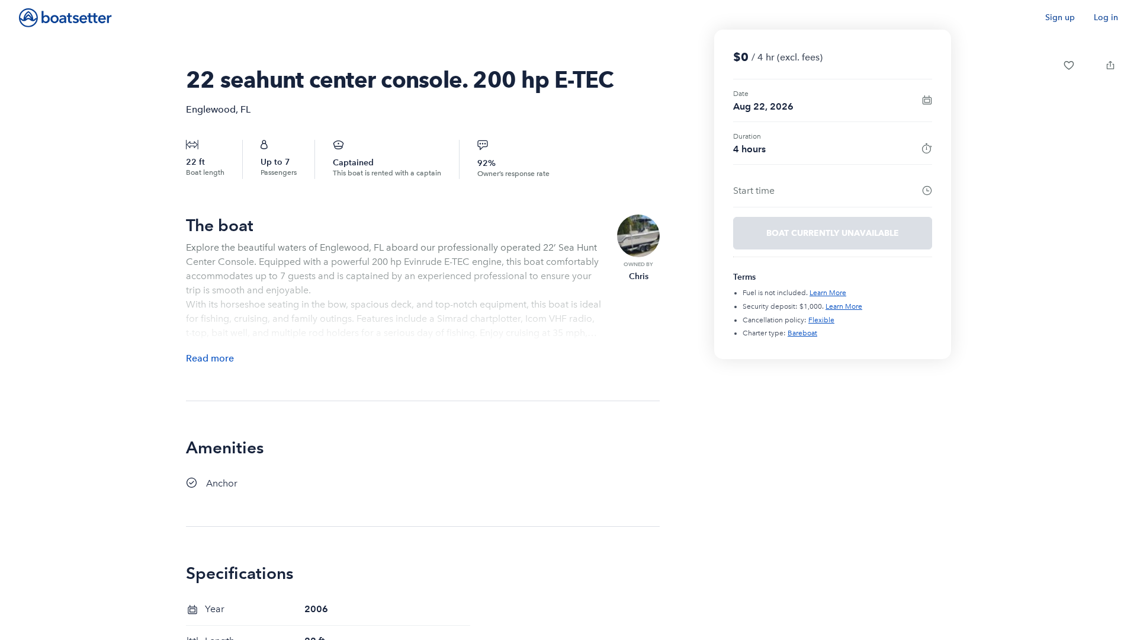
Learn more (828, 293)
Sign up (1060, 17)
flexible (821, 320)
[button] (1069, 65)
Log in (1106, 17)
